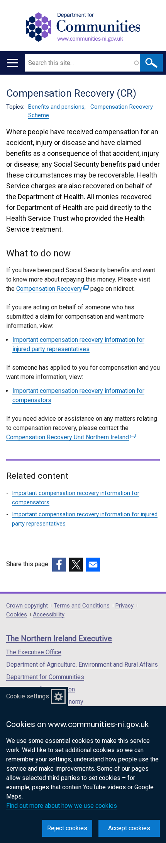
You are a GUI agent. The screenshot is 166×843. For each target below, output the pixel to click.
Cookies (16, 615)
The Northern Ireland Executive (59, 638)
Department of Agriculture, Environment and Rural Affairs (82, 664)
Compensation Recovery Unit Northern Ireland (70, 437)
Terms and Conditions (82, 606)
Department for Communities (45, 677)
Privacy (124, 606)
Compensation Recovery (51, 288)
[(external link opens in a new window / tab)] (59, 565)
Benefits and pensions (56, 106)
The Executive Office (33, 652)
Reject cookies (67, 828)
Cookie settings (27, 696)
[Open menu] (12, 63)
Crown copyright (27, 606)
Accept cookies (129, 828)
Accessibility (48, 615)
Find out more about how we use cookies (61, 805)
